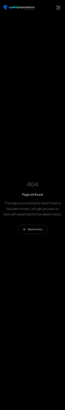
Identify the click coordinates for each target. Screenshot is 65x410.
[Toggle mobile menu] (58, 7)
